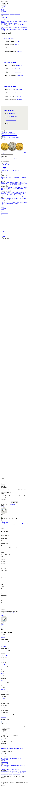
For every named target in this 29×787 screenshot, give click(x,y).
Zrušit (4, 492)
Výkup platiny (20, 99)
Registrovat (3, 486)
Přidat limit (9, 492)
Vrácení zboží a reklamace (6, 772)
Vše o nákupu (3, 11)
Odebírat (15, 735)
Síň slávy (15, 23)
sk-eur (2, 17)
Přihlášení (3, 14)
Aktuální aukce (4, 21)
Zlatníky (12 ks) (4, 664)
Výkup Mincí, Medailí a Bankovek (8, 202)
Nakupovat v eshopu (7, 189)
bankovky (5, 163)
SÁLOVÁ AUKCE (5, 24)
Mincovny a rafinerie (10, 113)
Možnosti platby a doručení (20, 771)
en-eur (4, 17)
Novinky (2, 10)
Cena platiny (18, 96)
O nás (2, 8)
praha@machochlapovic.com (15, 758)
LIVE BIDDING (20, 24)
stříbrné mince (6, 164)
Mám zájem (12, 504)
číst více (2, 506)
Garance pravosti (4, 771)
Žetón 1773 (3, 698)
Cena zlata (17, 48)
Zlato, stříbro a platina (14, 765)
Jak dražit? (21, 21)
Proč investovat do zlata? (11, 116)
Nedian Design (8, 779)
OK (1, 5)
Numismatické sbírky (19, 29)
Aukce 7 (4, 236)
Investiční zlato (9, 38)
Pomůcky (19, 27)
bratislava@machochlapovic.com (16, 748)
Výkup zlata (19, 51)
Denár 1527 (3, 680)
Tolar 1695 (3, 689)
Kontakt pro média (15, 769)
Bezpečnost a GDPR (16, 772)
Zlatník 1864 (3, 646)
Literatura (15, 27)
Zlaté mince (17, 41)
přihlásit (2, 484)
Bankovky (10, 27)
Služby (20, 765)
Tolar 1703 (3, 637)
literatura (5, 165)
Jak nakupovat (11, 771)
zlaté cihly (5, 168)
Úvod (3, 231)
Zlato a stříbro (9, 110)
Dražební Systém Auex (15, 14)
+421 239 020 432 (4, 748)
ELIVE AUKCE (13, 24)
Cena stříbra (18, 72)
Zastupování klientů (5, 198)
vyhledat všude (10, 159)
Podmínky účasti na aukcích (13, 21)
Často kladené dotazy (11, 120)
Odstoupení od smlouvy (14, 774)
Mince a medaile (4, 27)
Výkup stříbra (20, 75)
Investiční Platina (10, 86)
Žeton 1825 (3, 673)
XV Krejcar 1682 (4, 655)
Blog (7, 123)
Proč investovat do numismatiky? (8, 29)
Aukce (3, 233)
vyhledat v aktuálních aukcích (15, 158)
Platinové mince (19, 89)
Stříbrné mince (19, 65)
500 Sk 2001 (3, 717)
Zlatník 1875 (3, 707)
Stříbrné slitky (18, 68)
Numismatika (6, 765)
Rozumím (14, 502)
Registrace (7, 14)
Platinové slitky (18, 92)
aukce (4, 167)
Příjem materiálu (4, 23)
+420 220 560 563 (4, 758)
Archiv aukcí (10, 23)
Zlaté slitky (17, 44)
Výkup (23, 765)
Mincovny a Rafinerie (5, 766)
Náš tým (2, 9)
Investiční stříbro (10, 62)
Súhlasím (3, 785)
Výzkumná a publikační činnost (16, 198)
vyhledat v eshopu (4, 158)
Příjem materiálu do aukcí (15, 183)
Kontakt (2, 12)
